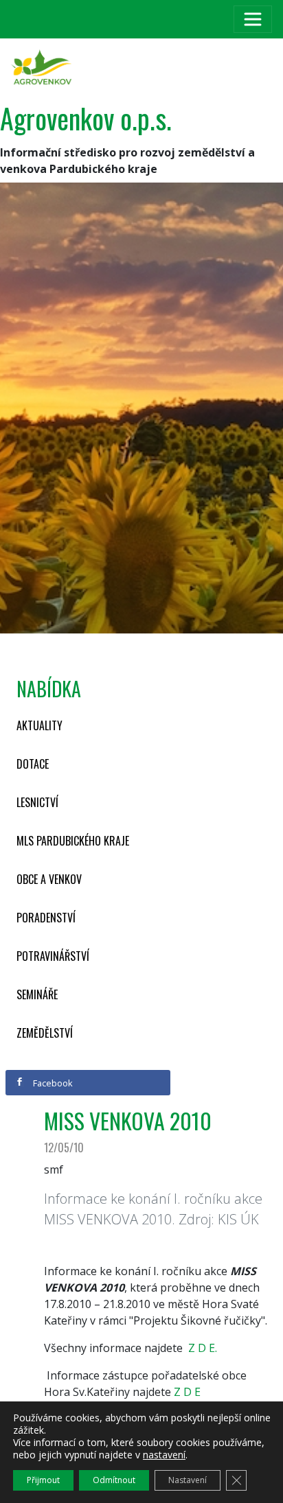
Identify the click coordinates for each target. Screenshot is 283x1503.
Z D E (187, 1391)
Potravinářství (52, 956)
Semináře (37, 994)
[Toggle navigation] (253, 19)
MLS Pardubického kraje (72, 840)
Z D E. (202, 1347)
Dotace (32, 764)
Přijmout (43, 1480)
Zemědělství (44, 1033)
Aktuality (39, 725)
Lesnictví (37, 802)
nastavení (164, 1455)
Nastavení (187, 1480)
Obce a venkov (49, 879)
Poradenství (46, 917)
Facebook (52, 1083)
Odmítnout (114, 1480)
